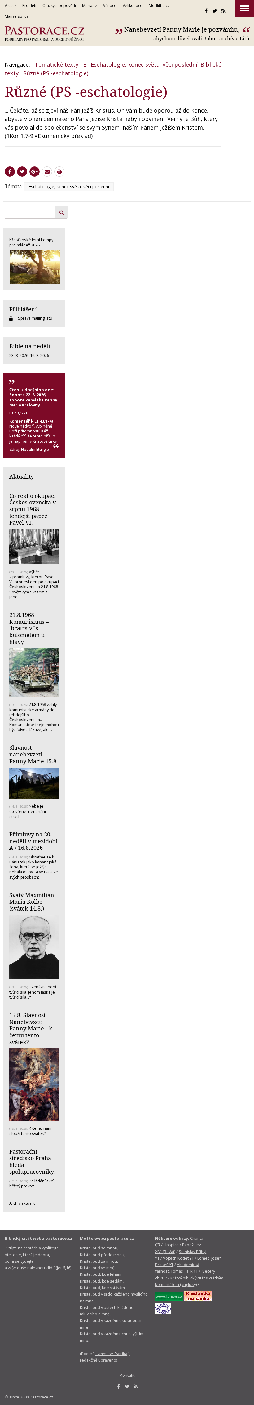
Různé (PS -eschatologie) (55, 73)
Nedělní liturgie (35, 449)
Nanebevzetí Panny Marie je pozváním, (182, 29)
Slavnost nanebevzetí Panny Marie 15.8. (33, 754)
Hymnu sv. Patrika (111, 1353)
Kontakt (127, 1375)
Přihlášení (23, 309)
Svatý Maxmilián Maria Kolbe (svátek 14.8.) (31, 901)
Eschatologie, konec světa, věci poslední (144, 64)
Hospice (171, 1245)
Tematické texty (56, 64)
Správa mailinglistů (35, 318)
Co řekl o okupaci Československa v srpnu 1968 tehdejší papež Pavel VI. (32, 509)
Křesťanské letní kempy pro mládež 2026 (31, 242)
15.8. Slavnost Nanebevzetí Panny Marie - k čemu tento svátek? (30, 1028)
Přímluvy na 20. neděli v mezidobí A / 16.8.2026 (33, 841)
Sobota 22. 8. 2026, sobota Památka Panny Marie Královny (33, 399)
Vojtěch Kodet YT (178, 1258)
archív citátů (234, 38)
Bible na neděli (29, 346)
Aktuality (21, 476)
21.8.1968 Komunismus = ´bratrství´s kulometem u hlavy (29, 628)
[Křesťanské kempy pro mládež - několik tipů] (34, 267)
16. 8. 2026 (39, 355)
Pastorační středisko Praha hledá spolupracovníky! (32, 1161)
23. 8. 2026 (18, 355)
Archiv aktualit (22, 1203)
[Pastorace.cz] (44, 34)
